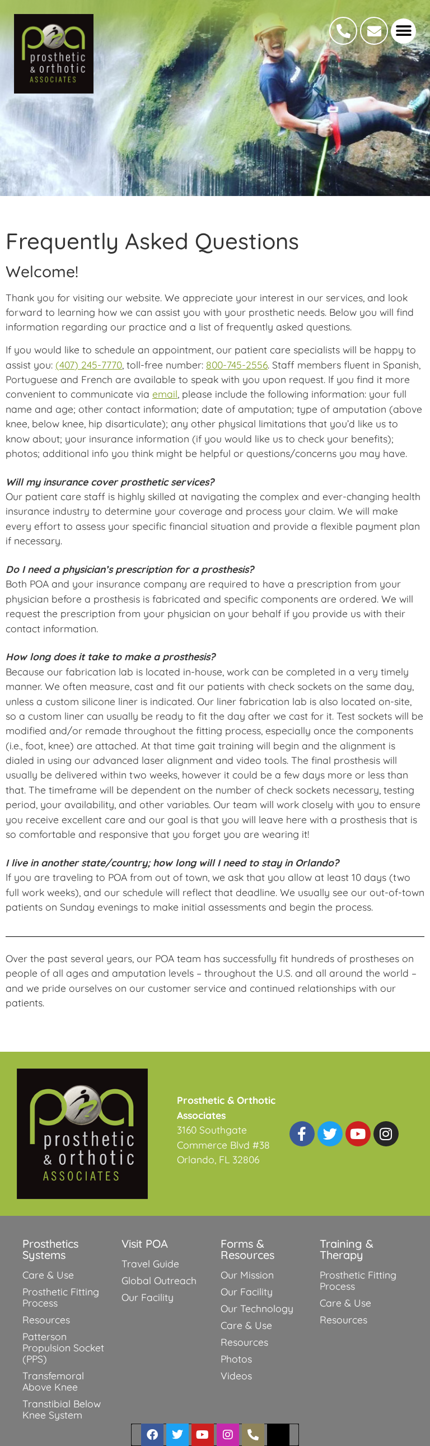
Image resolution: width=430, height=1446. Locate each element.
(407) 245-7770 (88, 364)
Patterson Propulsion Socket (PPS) (63, 1347)
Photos (236, 1358)
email (164, 394)
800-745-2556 (237, 364)
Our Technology (257, 1308)
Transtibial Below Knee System (61, 1409)
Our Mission (247, 1274)
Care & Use (48, 1274)
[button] (403, 31)
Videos (236, 1375)
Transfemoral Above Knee (53, 1381)
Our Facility (147, 1297)
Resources (46, 1319)
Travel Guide (150, 1263)
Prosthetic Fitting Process (60, 1297)
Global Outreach (159, 1280)
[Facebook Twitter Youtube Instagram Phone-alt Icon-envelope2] (215, 1435)
